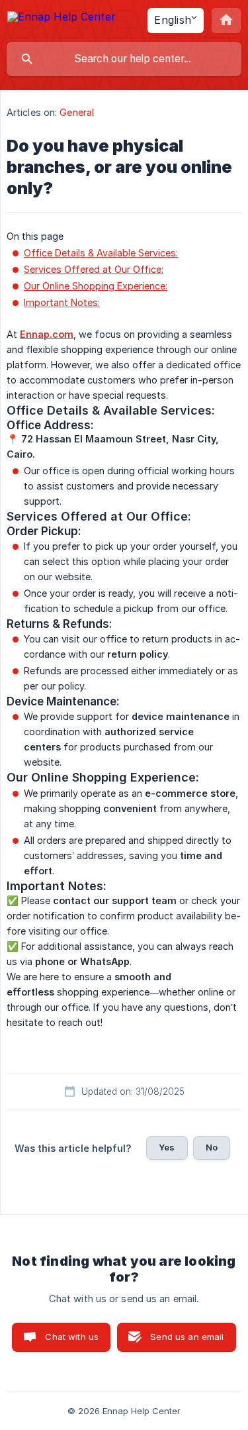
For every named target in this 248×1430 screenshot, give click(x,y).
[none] (61, 19)
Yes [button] (167, 1147)
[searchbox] (124, 59)
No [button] (212, 1147)
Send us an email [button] (187, 1336)
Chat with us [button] (72, 1336)
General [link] (77, 112)
